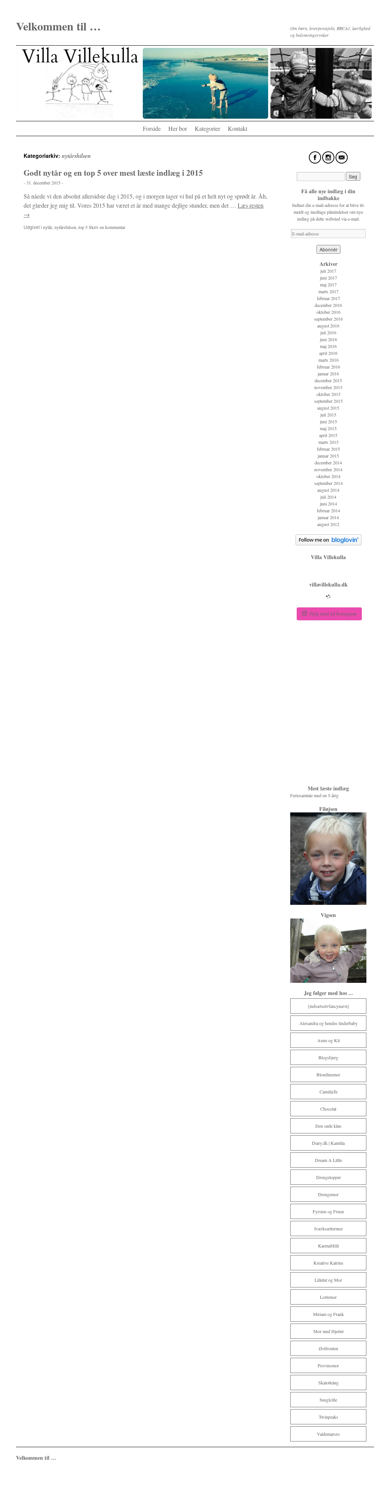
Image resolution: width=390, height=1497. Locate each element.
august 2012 (328, 524)
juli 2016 (328, 332)
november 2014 (328, 469)
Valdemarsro (328, 1434)
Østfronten (328, 1348)
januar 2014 (328, 517)
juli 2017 (328, 271)
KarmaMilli (328, 1246)
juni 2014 (328, 504)
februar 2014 (328, 510)
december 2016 (328, 305)
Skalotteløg (328, 1382)
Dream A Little (328, 1160)
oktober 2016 (328, 312)
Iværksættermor (328, 1228)
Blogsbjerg (328, 1057)
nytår (47, 227)
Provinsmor (328, 1365)
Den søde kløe (328, 1126)
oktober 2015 (328, 394)
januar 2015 (328, 456)
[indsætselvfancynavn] (328, 1006)
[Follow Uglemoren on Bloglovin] (328, 543)
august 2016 (328, 326)
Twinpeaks (328, 1417)
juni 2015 (328, 421)
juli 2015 (328, 415)
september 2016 (328, 319)
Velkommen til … (58, 25)
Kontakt (237, 128)
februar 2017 (328, 298)
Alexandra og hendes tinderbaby (328, 1023)
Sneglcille (328, 1400)
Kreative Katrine (328, 1263)
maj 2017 (328, 284)
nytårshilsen (65, 227)
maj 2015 (328, 428)
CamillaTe (328, 1092)
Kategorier (207, 128)
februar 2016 (328, 367)
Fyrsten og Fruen (328, 1211)
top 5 (83, 227)
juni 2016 (328, 339)
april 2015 (328, 435)
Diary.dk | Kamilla (328, 1143)
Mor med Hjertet (328, 1331)
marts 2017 (328, 291)
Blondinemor (328, 1074)
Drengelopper (328, 1177)
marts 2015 (328, 442)
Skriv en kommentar (107, 227)
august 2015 (328, 408)
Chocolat (328, 1109)
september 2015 (328, 401)
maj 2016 (328, 346)
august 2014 (328, 490)
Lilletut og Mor (328, 1280)
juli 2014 (328, 497)
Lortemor (328, 1297)
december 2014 (328, 462)
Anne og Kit (328, 1040)
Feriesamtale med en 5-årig (315, 795)
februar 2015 (328, 449)
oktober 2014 (328, 476)
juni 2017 (328, 278)
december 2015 (328, 380)
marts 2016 (328, 360)
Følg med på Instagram (333, 613)
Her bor (177, 128)
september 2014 (328, 483)
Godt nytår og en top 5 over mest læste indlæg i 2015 (113, 172)
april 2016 (328, 353)
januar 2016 (328, 373)
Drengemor (328, 1194)
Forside (152, 128)
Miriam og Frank (328, 1314)
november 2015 (328, 387)
